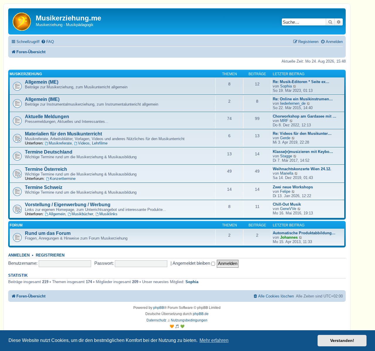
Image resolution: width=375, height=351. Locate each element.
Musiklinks (108, 214)
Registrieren (50, 255)
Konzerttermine (63, 178)
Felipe (285, 191)
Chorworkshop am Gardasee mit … (304, 116)
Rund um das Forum (48, 233)
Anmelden (19, 255)
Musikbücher (82, 214)
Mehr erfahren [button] (214, 340)
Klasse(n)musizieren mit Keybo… (303, 151)
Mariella (286, 173)
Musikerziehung (26, 74)
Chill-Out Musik (287, 204)
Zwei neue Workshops (293, 187)
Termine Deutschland (48, 151)
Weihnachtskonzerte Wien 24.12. (302, 169)
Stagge (286, 156)
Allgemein (57, 214)
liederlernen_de (293, 103)
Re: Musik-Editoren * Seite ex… (301, 82)
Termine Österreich (46, 169)
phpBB (158, 308)
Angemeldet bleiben (192, 263)
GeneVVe (288, 209)
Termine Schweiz (43, 187)
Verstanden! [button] (342, 340)
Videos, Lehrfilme (93, 143)
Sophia (286, 86)
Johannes (289, 237)
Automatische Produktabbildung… (304, 233)
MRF (284, 120)
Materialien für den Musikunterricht (63, 133)
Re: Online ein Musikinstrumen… (303, 99)
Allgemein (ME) (41, 82)
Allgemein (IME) (42, 99)
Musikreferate (60, 143)
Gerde (285, 138)
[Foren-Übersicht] (23, 21)
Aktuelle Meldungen (47, 116)
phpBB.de (201, 314)
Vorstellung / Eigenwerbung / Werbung (67, 204)
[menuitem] (47, 41)
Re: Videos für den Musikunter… (302, 133)
